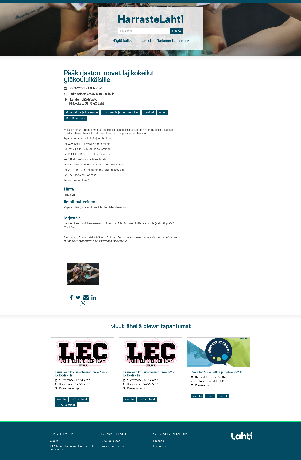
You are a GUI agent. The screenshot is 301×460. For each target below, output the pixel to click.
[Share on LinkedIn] (93, 298)
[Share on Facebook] (71, 298)
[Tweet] (78, 298)
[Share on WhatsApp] (82, 304)
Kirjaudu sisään (110, 440)
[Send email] (86, 298)
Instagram (159, 446)
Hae (175, 30)
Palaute (53, 440)
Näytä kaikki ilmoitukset (131, 41)
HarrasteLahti (151, 19)
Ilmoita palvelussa (112, 446)
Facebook (159, 440)
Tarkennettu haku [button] (172, 41)
